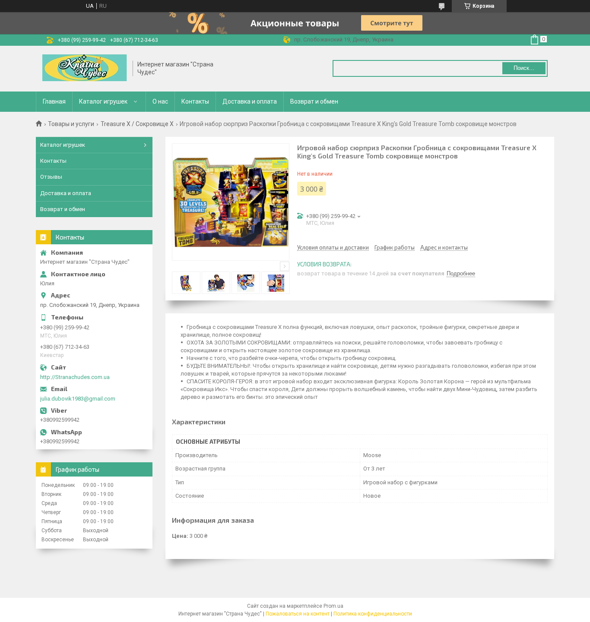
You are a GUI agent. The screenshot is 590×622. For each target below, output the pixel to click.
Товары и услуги (71, 123)
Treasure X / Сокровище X (137, 123)
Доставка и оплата (249, 101)
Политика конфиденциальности (372, 614)
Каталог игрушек (103, 101)
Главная (54, 101)
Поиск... (524, 68)
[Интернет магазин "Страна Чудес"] (84, 68)
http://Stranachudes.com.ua (75, 377)
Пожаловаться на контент (298, 614)
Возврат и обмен (314, 101)
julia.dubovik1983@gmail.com (77, 398)
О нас (160, 101)
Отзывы (51, 177)
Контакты (195, 101)
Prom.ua (333, 606)
